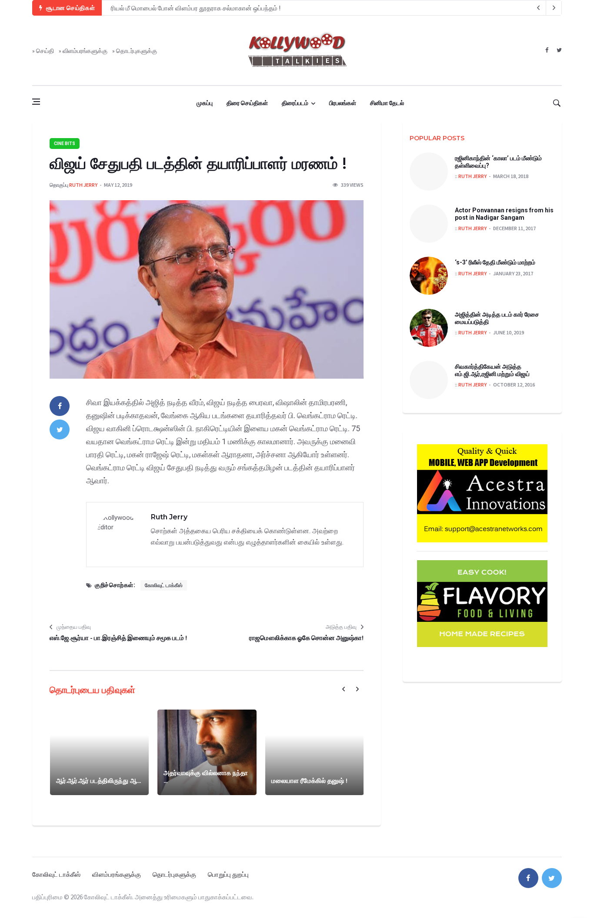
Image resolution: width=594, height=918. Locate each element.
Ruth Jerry (83, 185)
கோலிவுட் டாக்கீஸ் (164, 585)
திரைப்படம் (295, 102)
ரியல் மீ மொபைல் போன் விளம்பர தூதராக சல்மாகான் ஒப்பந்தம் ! (195, 8)
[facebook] (547, 50)
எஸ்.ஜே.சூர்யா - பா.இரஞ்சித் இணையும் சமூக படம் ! (118, 638)
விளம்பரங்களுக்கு (85, 51)
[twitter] (559, 50)
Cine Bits (64, 143)
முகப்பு (205, 102)
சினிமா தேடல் (387, 102)
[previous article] (554, 8)
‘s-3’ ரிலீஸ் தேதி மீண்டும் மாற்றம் (495, 262)
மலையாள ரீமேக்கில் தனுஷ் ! (309, 780)
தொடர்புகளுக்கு (136, 51)
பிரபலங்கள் (342, 102)
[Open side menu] (36, 101)
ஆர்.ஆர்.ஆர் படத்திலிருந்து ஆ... (98, 780)
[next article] (538, 8)
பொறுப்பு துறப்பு (228, 874)
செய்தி (45, 51)
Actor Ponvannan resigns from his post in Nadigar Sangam (504, 214)
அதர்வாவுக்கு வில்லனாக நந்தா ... (206, 777)
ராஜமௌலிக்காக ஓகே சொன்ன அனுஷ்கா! (306, 638)
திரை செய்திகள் (247, 102)
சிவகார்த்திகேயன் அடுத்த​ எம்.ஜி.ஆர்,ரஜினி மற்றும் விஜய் (492, 370)
